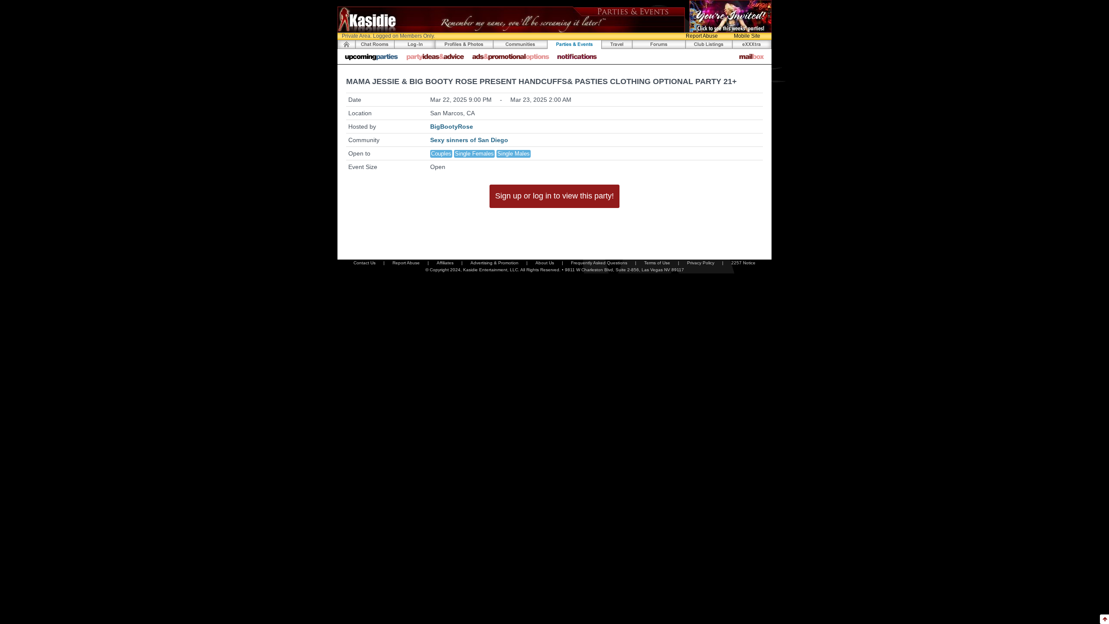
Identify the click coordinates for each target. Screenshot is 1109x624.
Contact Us (364, 262)
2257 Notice (743, 262)
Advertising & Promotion (494, 262)
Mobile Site (747, 36)
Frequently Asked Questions (599, 262)
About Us (544, 262)
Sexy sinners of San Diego (469, 139)
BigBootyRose (451, 126)
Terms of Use (657, 262)
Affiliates (445, 262)
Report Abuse (702, 36)
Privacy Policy (700, 262)
